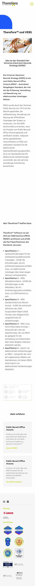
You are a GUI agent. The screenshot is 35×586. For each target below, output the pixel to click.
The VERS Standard (14, 482)
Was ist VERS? (11, 448)
